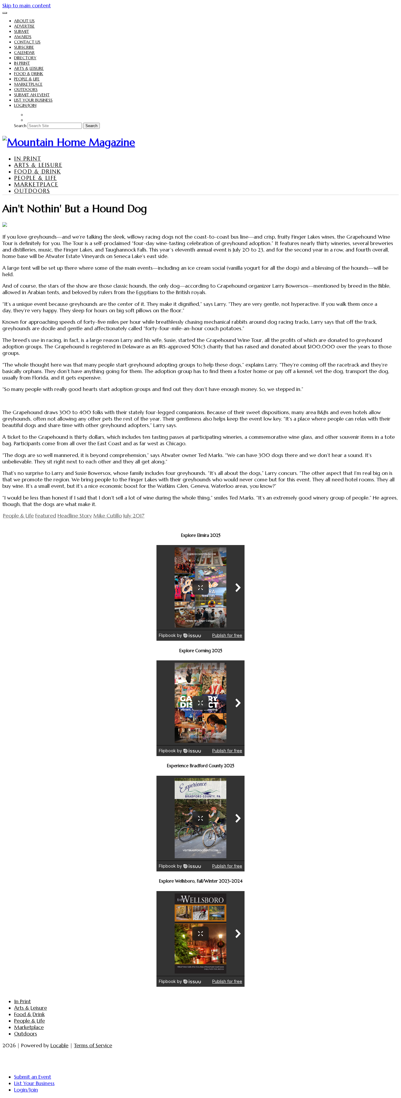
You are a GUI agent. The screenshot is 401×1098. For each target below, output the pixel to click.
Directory (25, 57)
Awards (22, 36)
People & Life (27, 79)
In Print (22, 63)
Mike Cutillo (107, 515)
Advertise (24, 26)
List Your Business (33, 100)
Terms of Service (93, 1045)
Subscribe (24, 47)
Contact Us (27, 42)
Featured (45, 515)
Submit (21, 31)
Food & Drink (28, 73)
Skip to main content (26, 5)
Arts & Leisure (29, 68)
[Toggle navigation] (4, 13)
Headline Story (75, 515)
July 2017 (133, 515)
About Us (24, 20)
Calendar (24, 52)
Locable (59, 1045)
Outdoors (26, 89)
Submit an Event (32, 94)
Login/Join (25, 105)
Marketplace (28, 84)
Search (20, 125)
